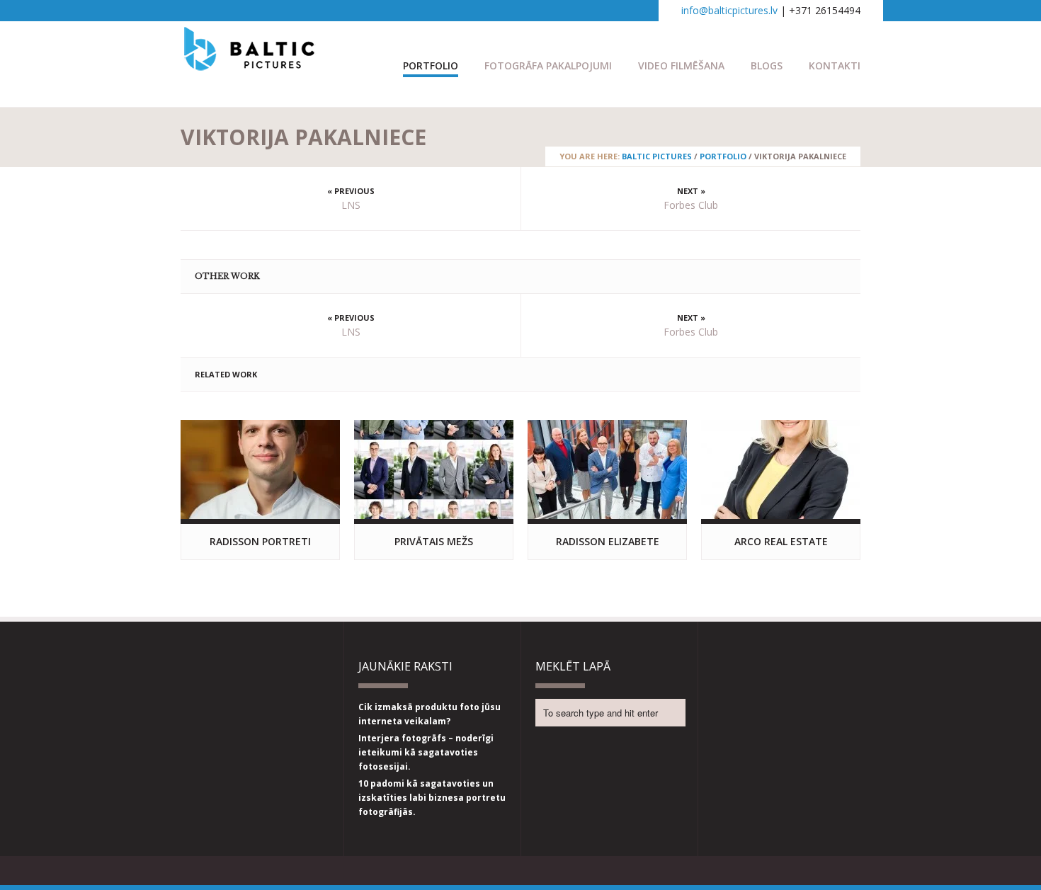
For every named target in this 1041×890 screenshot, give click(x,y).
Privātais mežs (433, 541)
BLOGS (767, 65)
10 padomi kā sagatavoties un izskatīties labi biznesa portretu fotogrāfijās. (432, 797)
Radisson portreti (260, 541)
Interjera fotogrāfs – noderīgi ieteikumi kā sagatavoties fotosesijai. (426, 752)
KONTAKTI (834, 65)
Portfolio (430, 65)
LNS (350, 205)
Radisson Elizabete (607, 541)
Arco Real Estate (781, 541)
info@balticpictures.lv (729, 10)
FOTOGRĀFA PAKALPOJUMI (548, 65)
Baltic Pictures (657, 156)
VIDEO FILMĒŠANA (681, 65)
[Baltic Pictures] (250, 63)
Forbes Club (691, 205)
